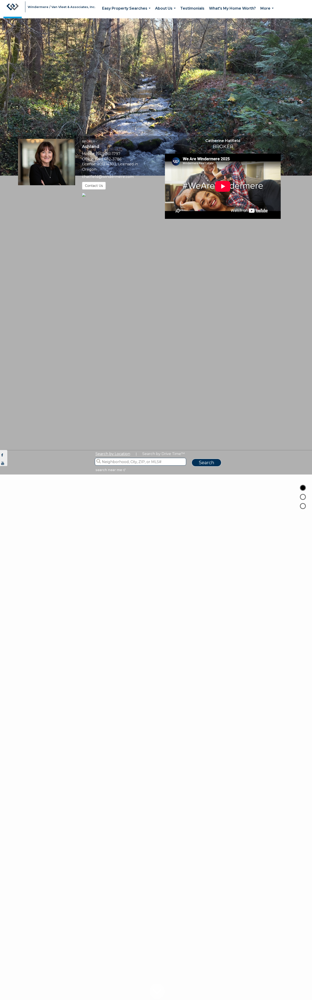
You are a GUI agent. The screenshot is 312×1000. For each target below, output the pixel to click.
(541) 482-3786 (108, 159)
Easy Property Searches (127, 12)
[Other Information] (303, 506)
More (267, 12)
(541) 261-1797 (108, 154)
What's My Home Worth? (232, 8)
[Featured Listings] (303, 497)
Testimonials (192, 8)
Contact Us (94, 186)
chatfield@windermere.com (108, 176)
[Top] (303, 488)
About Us (166, 12)
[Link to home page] (12, 9)
